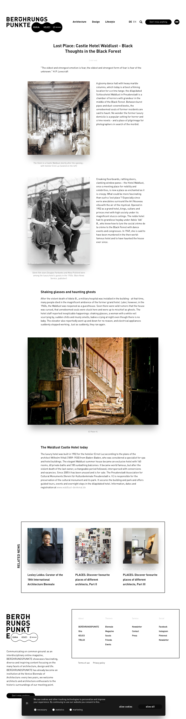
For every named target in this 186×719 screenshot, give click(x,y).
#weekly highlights (148, 569)
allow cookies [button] (125, 706)
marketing (77, 709)
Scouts (107, 635)
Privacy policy (99, 663)
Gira (80, 631)
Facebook (160, 626)
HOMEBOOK (98, 569)
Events (107, 644)
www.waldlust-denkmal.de (71, 487)
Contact (133, 631)
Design (96, 21)
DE (130, 21)
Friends (107, 640)
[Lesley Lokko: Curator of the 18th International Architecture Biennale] (45, 546)
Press (133, 635)
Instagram (160, 631)
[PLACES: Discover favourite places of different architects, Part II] (93, 546)
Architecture (79, 21)
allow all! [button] (150, 706)
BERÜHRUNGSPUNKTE (80, 626)
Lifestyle (110, 21)
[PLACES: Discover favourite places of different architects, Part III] (140, 546)
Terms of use (84, 663)
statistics (60, 709)
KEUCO (80, 635)
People (49, 569)
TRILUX (80, 640)
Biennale (107, 626)
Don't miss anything (158, 22)
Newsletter (133, 626)
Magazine (107, 631)
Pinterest (160, 635)
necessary (42, 709)
